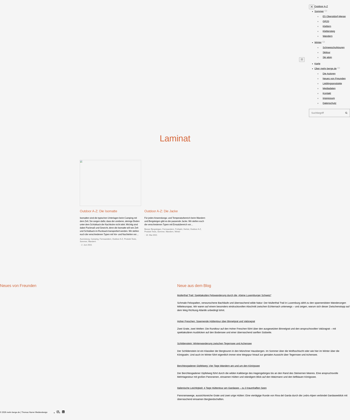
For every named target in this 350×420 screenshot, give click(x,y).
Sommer (83, 241)
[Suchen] (346, 113)
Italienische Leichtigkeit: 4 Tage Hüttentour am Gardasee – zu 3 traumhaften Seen (222, 388)
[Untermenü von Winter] (324, 42)
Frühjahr (178, 229)
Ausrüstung (85, 239)
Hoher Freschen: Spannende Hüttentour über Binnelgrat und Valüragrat (216, 321)
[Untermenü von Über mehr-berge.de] (339, 68)
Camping (95, 239)
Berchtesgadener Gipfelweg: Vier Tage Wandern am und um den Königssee (218, 365)
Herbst (186, 229)
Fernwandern (105, 239)
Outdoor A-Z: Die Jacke (161, 211)
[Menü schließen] (311, 7)
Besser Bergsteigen (152, 229)
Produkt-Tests (130, 239)
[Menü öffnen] (302, 59)
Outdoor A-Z (117, 239)
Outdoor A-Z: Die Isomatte (98, 211)
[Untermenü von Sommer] (326, 10)
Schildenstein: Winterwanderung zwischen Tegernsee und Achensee (214, 343)
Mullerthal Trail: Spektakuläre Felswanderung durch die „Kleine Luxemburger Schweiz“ (224, 295)
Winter (177, 231)
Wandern (92, 241)
